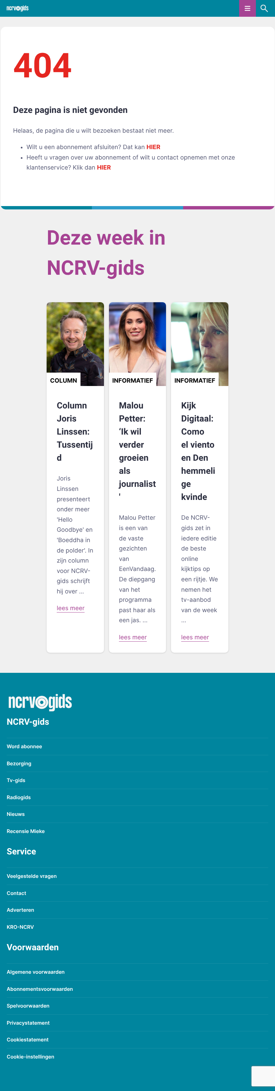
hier (153, 147)
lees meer (71, 608)
